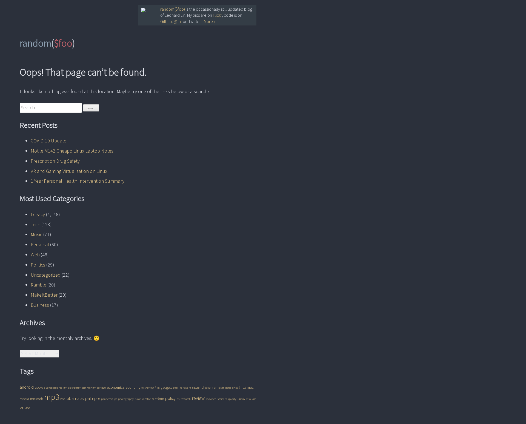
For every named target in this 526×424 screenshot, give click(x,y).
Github (166, 21)
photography (126, 399)
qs (178, 399)
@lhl (178, 21)
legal (228, 387)
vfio (248, 399)
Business (40, 305)
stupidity (230, 399)
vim (254, 399)
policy (170, 398)
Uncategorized (46, 275)
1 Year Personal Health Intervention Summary (77, 181)
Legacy (38, 214)
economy (132, 387)
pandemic (107, 399)
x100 (27, 408)
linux (242, 387)
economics (115, 387)
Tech (35, 224)
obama (73, 398)
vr (22, 408)
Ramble (38, 285)
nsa (62, 398)
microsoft (36, 398)
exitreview (147, 387)
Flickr (217, 15)
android (27, 387)
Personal (40, 244)
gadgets (166, 387)
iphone (205, 387)
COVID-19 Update (48, 140)
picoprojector (143, 399)
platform (158, 398)
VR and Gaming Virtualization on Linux (69, 171)
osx (82, 399)
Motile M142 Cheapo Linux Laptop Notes (72, 151)
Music (36, 234)
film (157, 387)
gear (175, 387)
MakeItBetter (44, 295)
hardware (185, 387)
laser (221, 387)
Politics (38, 265)
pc (115, 399)
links (235, 387)
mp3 (51, 397)
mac (250, 387)
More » (209, 21)
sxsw (241, 398)
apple (39, 387)
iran (214, 387)
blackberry (74, 387)
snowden (211, 399)
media (24, 398)
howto (195, 387)
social (221, 399)
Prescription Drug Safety (55, 161)
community (89, 387)
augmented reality (55, 387)
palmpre (92, 398)
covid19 (101, 387)
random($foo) (172, 9)
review (198, 398)
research (186, 399)
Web (35, 254)
